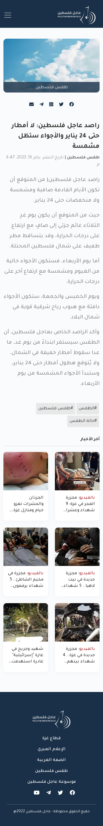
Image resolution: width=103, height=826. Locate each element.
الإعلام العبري (52, 749)
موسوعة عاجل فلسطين (51, 782)
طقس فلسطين (83, 158)
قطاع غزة (51, 738)
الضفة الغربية (51, 760)
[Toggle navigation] (7, 15)
